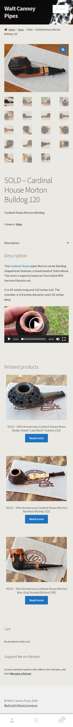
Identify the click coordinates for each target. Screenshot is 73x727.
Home (12, 29)
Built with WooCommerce (20, 705)
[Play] (9, 339)
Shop (21, 29)
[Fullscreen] (64, 339)
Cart (56, 717)
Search (36, 720)
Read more (36, 438)
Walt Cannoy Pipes (19, 12)
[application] (36, 324)
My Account (12, 720)
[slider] (33, 339)
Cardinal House (20, 266)
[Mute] (58, 339)
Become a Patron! (21, 673)
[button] (63, 50)
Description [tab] (11, 243)
